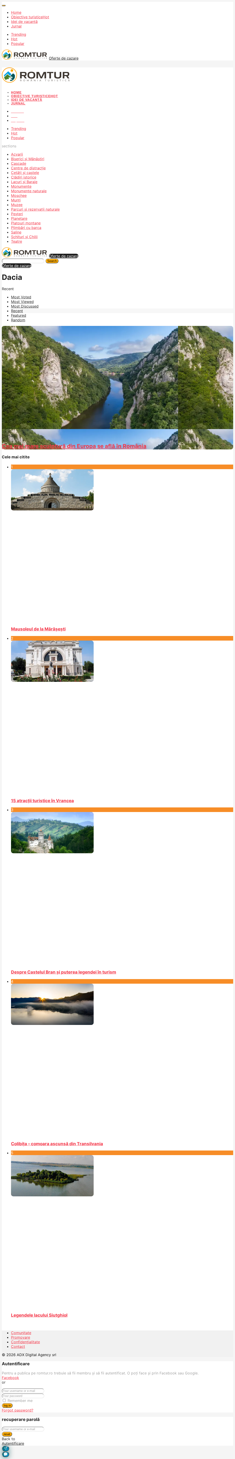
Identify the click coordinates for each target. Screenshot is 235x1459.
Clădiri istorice (23, 177)
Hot (14, 39)
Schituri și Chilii (24, 236)
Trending (18, 34)
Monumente (21, 186)
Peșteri (17, 214)
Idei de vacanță (24, 21)
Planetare (19, 218)
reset (7, 1434)
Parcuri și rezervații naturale (35, 209)
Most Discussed (25, 306)
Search (52, 261)
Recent (17, 310)
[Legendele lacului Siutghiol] (122, 1231)
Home (16, 12)
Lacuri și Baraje (24, 181)
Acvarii (17, 154)
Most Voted (21, 297)
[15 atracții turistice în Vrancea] (122, 717)
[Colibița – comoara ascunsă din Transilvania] (122, 1060)
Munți (16, 200)
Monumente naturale (29, 191)
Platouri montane (26, 223)
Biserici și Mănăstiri (27, 159)
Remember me (20, 1400)
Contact (18, 1346)
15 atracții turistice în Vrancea (42, 800)
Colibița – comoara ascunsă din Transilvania (57, 1143)
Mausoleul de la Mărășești (38, 629)
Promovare (20, 1337)
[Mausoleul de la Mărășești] (122, 545)
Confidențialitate (25, 1342)
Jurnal (16, 26)
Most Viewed (22, 301)
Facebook (10, 1377)
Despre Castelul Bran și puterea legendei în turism (63, 972)
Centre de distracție (28, 168)
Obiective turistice (30, 17)
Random (18, 320)
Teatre (16, 241)
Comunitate (21, 1332)
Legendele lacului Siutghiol (39, 1315)
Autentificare (13, 1443)
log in (7, 1405)
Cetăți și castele (25, 172)
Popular (17, 43)
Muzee (16, 204)
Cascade (18, 163)
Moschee (19, 195)
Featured (18, 315)
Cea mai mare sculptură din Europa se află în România (74, 446)
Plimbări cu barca (26, 227)
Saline (16, 232)
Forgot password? (17, 1410)
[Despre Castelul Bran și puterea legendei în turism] (122, 888)
